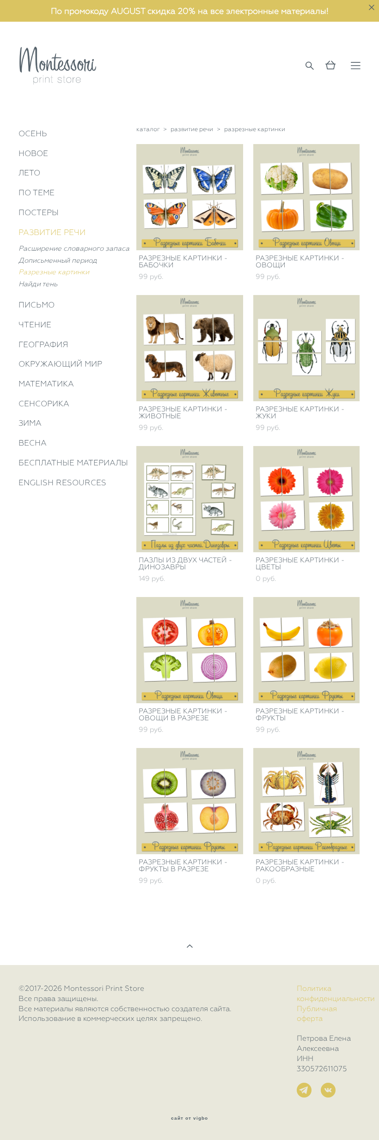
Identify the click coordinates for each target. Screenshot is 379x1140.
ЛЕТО (29, 172)
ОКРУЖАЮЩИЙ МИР (60, 363)
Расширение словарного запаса (73, 248)
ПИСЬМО (36, 304)
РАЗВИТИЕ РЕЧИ (52, 232)
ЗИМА (30, 423)
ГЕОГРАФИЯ (43, 344)
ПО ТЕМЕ (36, 192)
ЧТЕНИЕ (34, 324)
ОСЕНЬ (32, 133)
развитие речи (192, 129)
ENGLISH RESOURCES (62, 482)
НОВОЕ (33, 153)
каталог (147, 129)
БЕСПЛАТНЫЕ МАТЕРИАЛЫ (73, 462)
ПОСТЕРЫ (38, 212)
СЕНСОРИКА (43, 403)
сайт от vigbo (189, 1118)
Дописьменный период (57, 260)
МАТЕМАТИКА (46, 383)
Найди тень (37, 284)
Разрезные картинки (53, 272)
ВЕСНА (32, 442)
